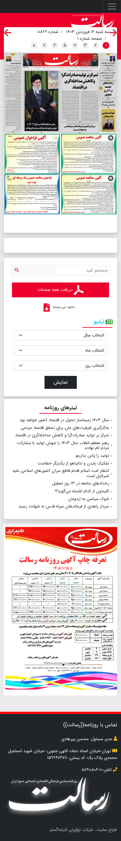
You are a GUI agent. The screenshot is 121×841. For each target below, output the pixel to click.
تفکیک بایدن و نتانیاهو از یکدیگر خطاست (73, 463)
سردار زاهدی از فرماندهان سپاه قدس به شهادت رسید (63, 506)
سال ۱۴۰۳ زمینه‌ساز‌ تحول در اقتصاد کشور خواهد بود (64, 420)
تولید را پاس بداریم (92, 455)
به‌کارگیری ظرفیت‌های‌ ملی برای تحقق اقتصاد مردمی (65, 427)
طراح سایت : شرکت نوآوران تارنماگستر (83, 829)
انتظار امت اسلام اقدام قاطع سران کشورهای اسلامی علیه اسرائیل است (61, 473)
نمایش (61, 382)
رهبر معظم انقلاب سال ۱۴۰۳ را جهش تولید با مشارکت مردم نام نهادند (63, 446)
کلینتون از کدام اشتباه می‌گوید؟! (82, 491)
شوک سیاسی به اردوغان (88, 498)
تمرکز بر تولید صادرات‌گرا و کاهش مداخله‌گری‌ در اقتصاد (62, 435)
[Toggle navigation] (112, 6)
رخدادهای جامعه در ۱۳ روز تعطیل (80, 483)
